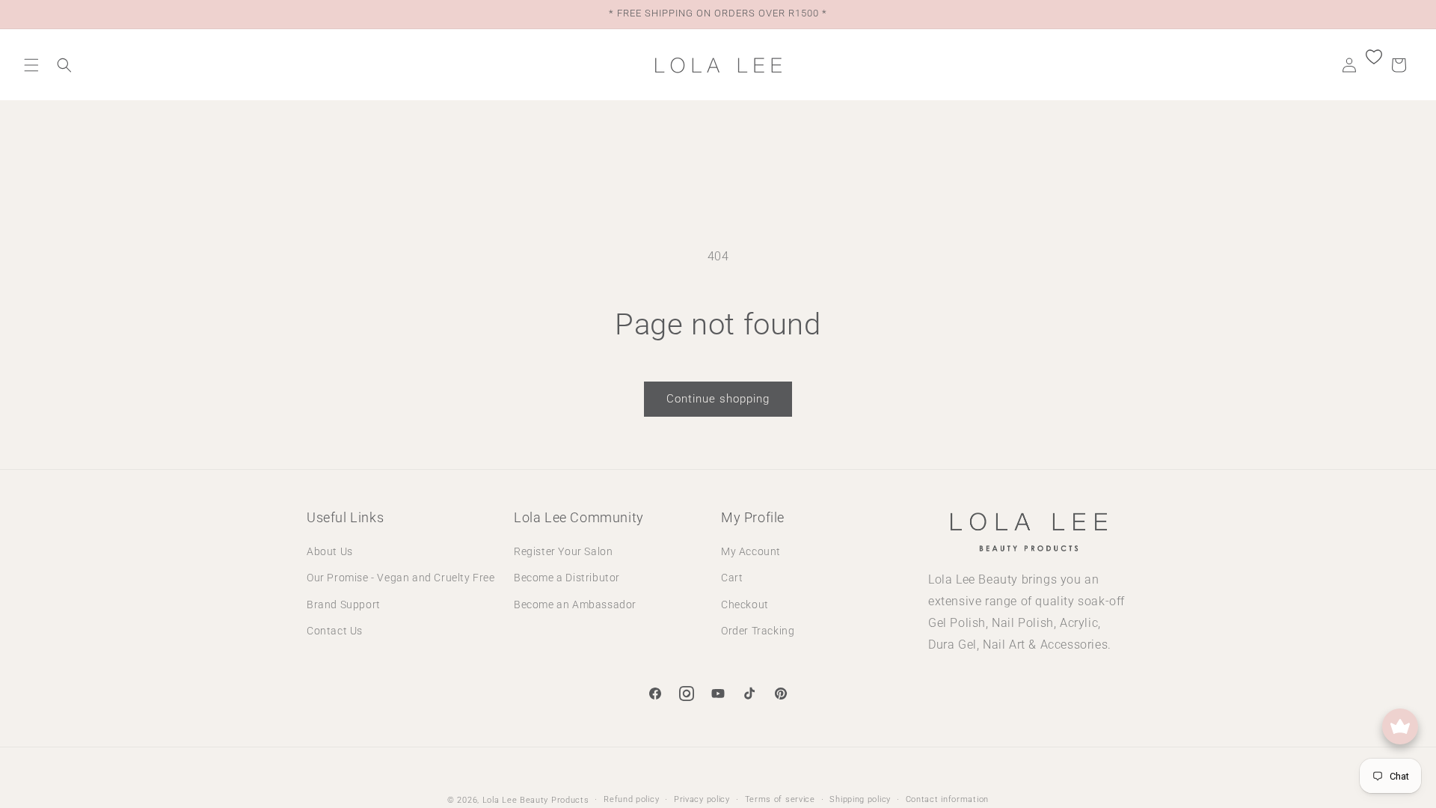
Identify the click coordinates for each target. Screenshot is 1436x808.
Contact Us (335, 631)
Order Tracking (757, 631)
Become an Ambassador (575, 604)
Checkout (745, 604)
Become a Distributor (567, 578)
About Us (330, 551)
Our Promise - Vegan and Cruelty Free (401, 578)
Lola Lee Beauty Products (535, 800)
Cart (732, 578)
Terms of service (780, 799)
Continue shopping (718, 398)
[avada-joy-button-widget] (1400, 726)
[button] (31, 65)
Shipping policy (860, 799)
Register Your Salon (563, 551)
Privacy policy (702, 799)
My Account (751, 551)
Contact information (947, 799)
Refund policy (631, 799)
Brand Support (344, 604)
